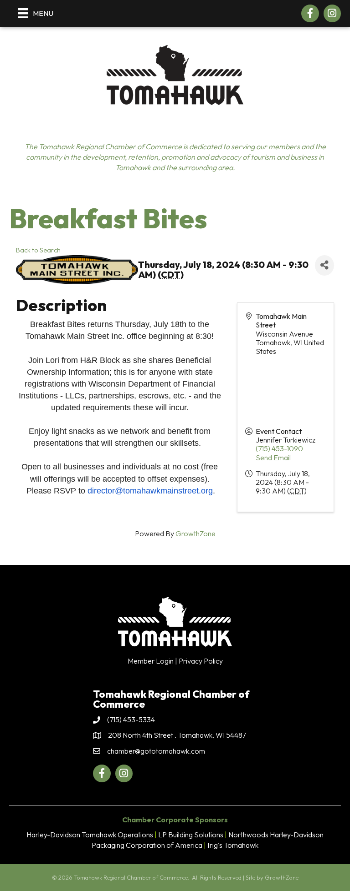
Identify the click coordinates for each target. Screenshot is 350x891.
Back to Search (38, 250)
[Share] (324, 265)
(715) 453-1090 (279, 448)
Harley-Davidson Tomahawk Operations (89, 834)
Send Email (273, 457)
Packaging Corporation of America (147, 845)
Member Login (151, 660)
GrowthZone (195, 533)
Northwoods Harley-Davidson (276, 834)
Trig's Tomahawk (232, 845)
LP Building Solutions (190, 834)
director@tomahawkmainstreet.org (150, 490)
